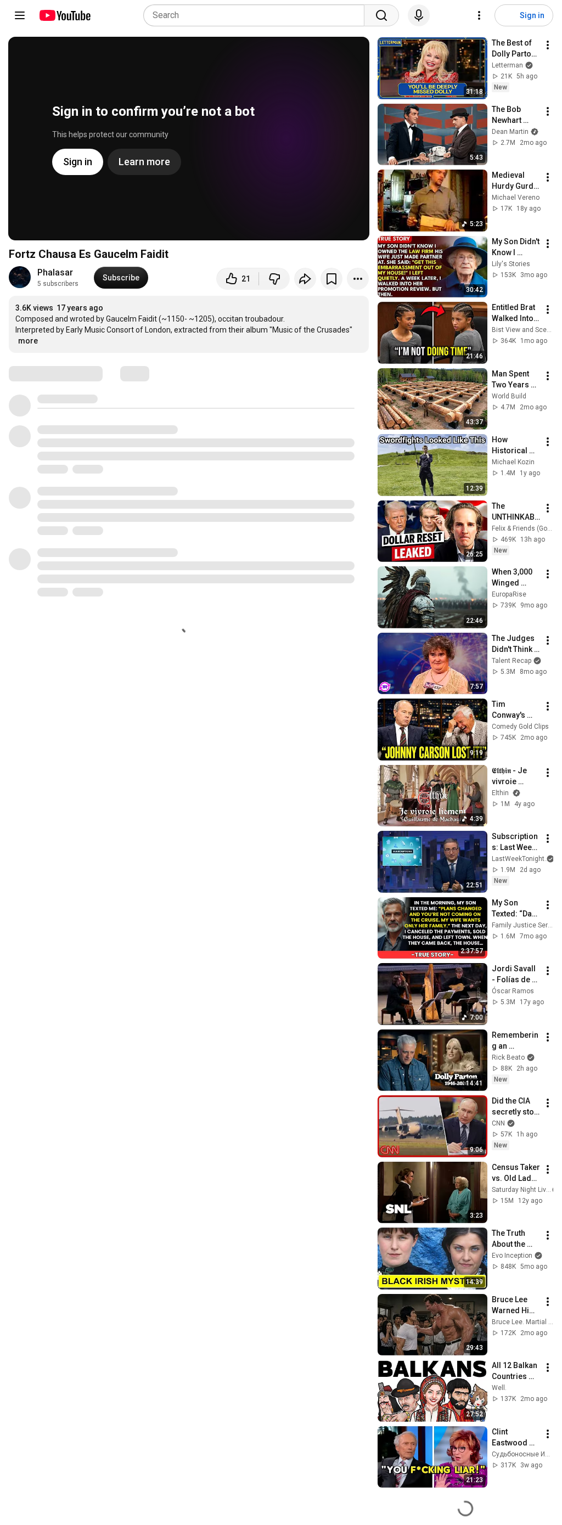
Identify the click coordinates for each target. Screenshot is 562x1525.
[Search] (381, 15)
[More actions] (358, 279)
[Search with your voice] (419, 15)
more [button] (28, 340)
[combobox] (257, 15)
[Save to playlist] (331, 279)
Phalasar (55, 272)
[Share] (305, 279)
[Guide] (19, 15)
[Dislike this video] (274, 279)
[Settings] (479, 15)
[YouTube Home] (64, 15)
